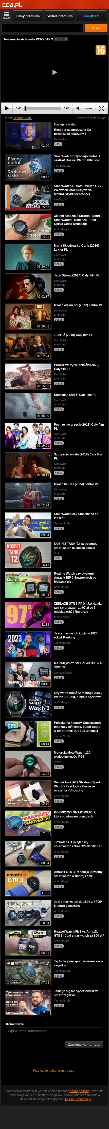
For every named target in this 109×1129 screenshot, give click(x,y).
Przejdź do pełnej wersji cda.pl (54, 1070)
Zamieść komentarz (84, 1044)
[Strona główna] (13, 5)
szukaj (96, 28)
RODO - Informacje (78, 1099)
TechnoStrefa (22, 118)
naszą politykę (79, 1091)
